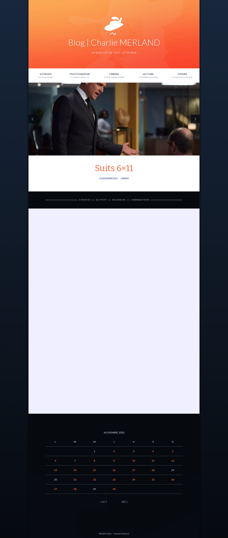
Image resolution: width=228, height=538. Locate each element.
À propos (84, 199)
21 (75, 479)
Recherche (118, 199)
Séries (125, 178)
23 (114, 479)
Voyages (45, 74)
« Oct (103, 501)
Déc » (125, 501)
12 (172, 460)
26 (172, 479)
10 (133, 460)
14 (75, 470)
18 (153, 470)
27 (55, 488)
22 (94, 479)
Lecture (148, 74)
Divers (182, 74)
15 (94, 470)
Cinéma (114, 74)
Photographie (80, 74)
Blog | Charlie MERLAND (114, 42)
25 (153, 479)
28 (75, 488)
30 (114, 488)
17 (133, 470)
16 (114, 470)
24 (133, 479)
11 (153, 460)
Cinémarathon (140, 199)
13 (55, 470)
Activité (101, 199)
